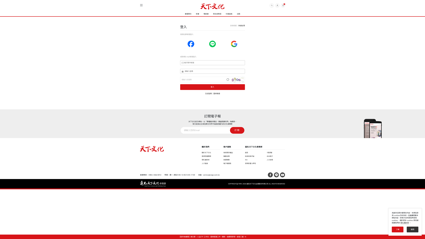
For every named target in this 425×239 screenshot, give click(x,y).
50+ (246, 160)
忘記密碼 (208, 94)
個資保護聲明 (206, 156)
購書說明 (226, 156)
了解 (397, 229)
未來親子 (270, 156)
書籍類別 (188, 14)
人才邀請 (205, 163)
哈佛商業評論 (249, 156)
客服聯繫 (226, 160)
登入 (212, 87)
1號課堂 (269, 152)
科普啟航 (229, 14)
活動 (238, 14)
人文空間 (270, 160)
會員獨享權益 (228, 152)
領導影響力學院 (250, 163)
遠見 (246, 152)
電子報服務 (227, 163)
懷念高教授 (217, 14)
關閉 (412, 229)
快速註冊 (241, 26)
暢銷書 (206, 14)
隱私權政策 (206, 160)
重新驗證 (216, 94)
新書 (197, 14)
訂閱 (237, 130)
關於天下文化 (206, 152)
